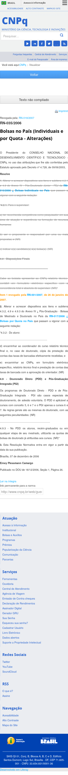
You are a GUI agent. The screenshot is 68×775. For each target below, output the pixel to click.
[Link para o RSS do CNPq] (64, 43)
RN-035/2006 (10, 122)
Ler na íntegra (8, 481)
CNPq (22, 65)
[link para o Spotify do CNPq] (56, 43)
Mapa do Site (53, 8)
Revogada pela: (17, 118)
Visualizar (34, 65)
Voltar (34, 74)
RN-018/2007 (26, 118)
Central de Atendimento (45, 54)
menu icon (64, 3)
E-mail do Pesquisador (37, 59)
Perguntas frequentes (22, 54)
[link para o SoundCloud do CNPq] (35, 43)
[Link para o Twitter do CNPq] (49, 43)
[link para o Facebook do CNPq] (42, 43)
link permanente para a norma (17, 485)
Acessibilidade (15, 8)
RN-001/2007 (34, 295)
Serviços (63, 54)
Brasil (11, 3)
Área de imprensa (59, 59)
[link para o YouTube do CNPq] (27, 43)
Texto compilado (34, 99)
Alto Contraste (35, 8)
